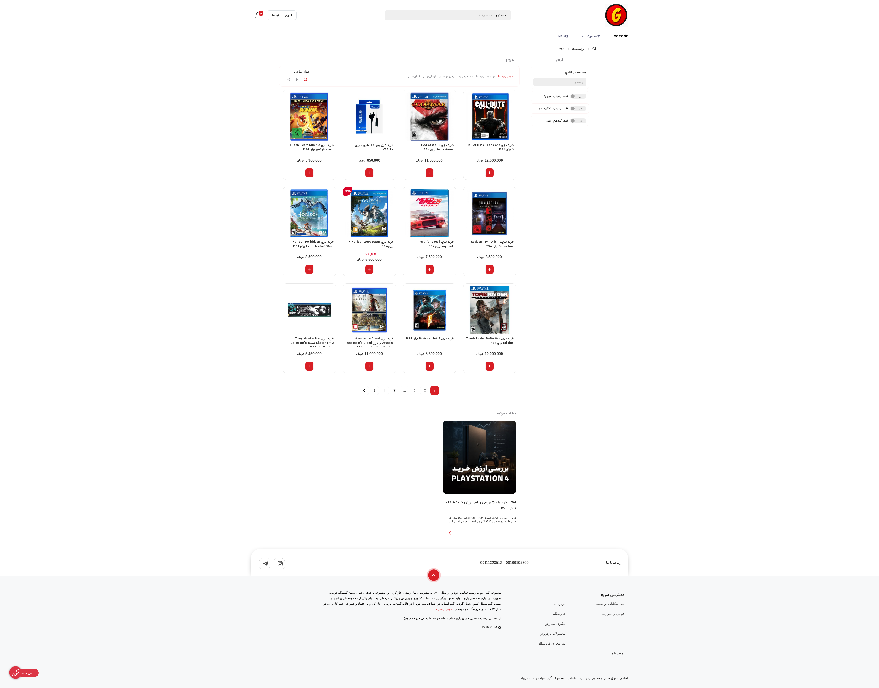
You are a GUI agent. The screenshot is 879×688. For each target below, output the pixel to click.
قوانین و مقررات (613, 613)
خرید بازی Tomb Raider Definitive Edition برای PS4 (490, 341)
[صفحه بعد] (364, 390)
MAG (561, 36)
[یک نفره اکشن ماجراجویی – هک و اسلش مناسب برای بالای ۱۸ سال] (429, 116)
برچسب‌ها (578, 49)
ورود (287, 15)
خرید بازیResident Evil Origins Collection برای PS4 (492, 244)
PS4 (561, 49)
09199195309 (517, 563)
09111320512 (491, 563)
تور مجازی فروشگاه (551, 643)
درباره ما (559, 604)
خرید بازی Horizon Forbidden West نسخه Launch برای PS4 (313, 244)
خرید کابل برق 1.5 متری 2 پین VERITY (374, 147)
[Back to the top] (434, 575)
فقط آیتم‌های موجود (556, 96)
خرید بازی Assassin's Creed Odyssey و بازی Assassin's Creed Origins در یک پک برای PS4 (370, 341)
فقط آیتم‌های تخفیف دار (553, 108)
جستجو (500, 15)
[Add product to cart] (489, 172)
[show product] (430, 172)
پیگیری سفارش (555, 624)
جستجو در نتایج (575, 72)
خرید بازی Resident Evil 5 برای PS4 (430, 338)
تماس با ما (617, 653)
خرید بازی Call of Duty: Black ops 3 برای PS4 (490, 147)
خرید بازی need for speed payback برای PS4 (436, 244)
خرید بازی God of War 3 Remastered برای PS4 (437, 147)
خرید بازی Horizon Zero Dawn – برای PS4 (370, 244)
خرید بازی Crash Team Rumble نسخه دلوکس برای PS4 (312, 147)
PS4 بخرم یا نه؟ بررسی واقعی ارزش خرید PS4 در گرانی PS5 (480, 505)
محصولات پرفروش (552, 633)
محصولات (591, 36)
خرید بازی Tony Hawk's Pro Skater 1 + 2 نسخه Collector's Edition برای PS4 (312, 341)
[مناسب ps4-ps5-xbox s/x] (369, 116)
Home (619, 36)
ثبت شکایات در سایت (610, 604)
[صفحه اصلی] (594, 49)
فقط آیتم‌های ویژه (557, 120)
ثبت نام (275, 15)
